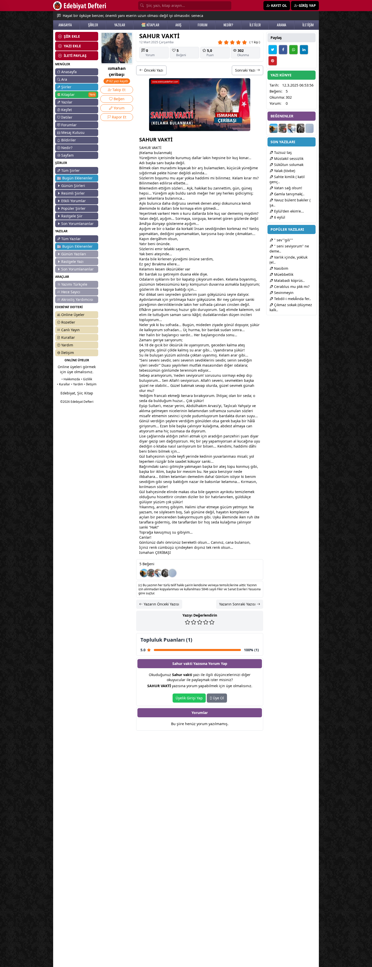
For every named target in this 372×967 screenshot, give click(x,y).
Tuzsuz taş (282, 152)
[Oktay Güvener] (158, 573)
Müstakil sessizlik (288, 158)
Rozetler (68, 322)
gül (238, 496)
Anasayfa (69, 71)
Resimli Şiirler (73, 193)
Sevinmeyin (283, 292)
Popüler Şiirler (73, 208)
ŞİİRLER (93, 24)
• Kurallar (63, 384)
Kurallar (68, 337)
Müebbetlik (283, 274)
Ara (64, 79)
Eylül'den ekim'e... (288, 211)
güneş (246, 188)
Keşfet (66, 109)
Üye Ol (218, 698)
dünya (157, 223)
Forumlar (69, 124)
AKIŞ (178, 24)
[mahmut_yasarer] (151, 573)
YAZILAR (119, 24)
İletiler (66, 117)
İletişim (67, 352)
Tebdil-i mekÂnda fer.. (292, 298)
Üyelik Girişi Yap (189, 698)
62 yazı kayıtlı (118, 81)
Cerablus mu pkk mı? (291, 286)
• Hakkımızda (70, 379)
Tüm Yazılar (71, 238)
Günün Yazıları (73, 253)
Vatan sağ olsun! (287, 187)
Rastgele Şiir (71, 216)
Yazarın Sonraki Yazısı (238, 604)
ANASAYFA (65, 24)
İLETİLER (255, 24)
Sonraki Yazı (245, 70)
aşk (151, 162)
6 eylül (279, 217)
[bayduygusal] (165, 573)
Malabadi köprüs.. (289, 280)
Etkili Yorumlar (73, 200)
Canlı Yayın (70, 329)
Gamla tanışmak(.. (288, 194)
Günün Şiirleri (73, 185)
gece (215, 345)
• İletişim (90, 384)
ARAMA (281, 24)
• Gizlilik (86, 379)
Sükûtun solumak (288, 164)
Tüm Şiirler (70, 170)
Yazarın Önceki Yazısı (161, 604)
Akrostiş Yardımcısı (77, 299)
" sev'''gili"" (283, 240)
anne (219, 188)
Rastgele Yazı (72, 261)
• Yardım (77, 384)
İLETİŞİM (308, 24)
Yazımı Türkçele (74, 284)
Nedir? (66, 147)
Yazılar (66, 102)
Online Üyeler (73, 314)
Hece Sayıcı (70, 291)
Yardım (67, 345)
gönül (229, 324)
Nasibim (280, 268)
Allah (173, 380)
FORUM (202, 24)
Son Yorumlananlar (77, 223)
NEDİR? (228, 24)
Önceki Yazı (153, 70)
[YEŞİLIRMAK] (144, 573)
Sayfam (67, 155)
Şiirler (66, 87)
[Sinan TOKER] (172, 573)
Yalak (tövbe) (284, 170)
